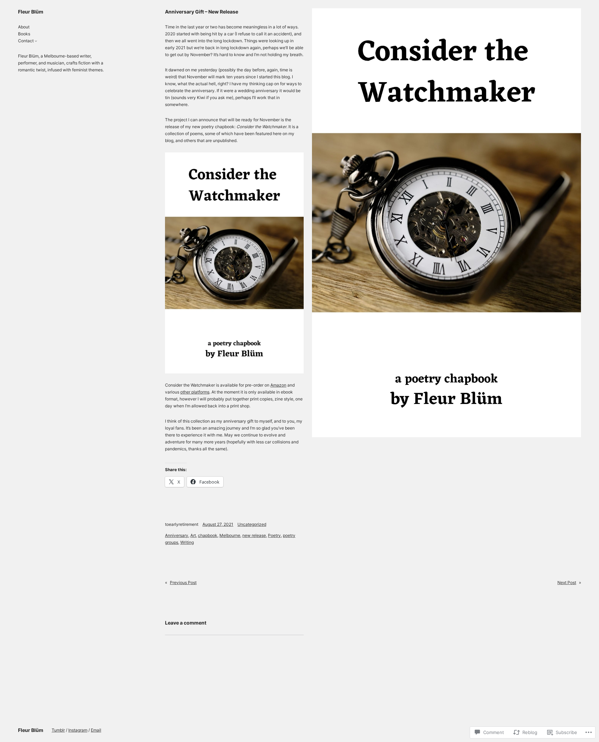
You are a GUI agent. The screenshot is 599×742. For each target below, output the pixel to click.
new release (254, 535)
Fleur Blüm (30, 12)
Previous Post (183, 582)
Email (96, 730)
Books (24, 33)
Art (193, 535)
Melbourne (229, 535)
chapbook (207, 535)
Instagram (77, 730)
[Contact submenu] (36, 40)
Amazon (278, 385)
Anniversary (176, 535)
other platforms (194, 392)
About (23, 26)
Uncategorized (251, 524)
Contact (26, 40)
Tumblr (58, 730)
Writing (187, 542)
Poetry (274, 535)
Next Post (566, 582)
